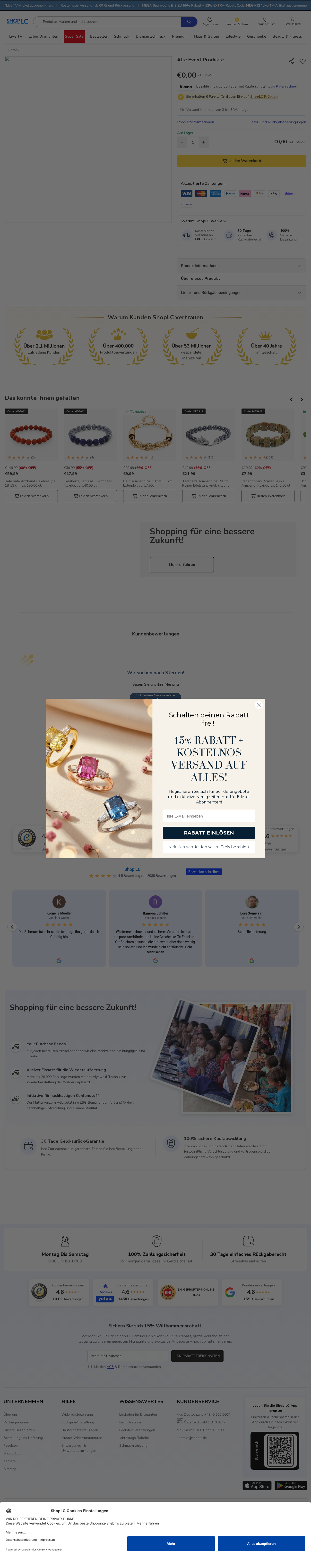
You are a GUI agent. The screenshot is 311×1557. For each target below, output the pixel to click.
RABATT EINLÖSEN (209, 833)
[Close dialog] (258, 705)
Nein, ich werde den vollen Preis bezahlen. (209, 847)
